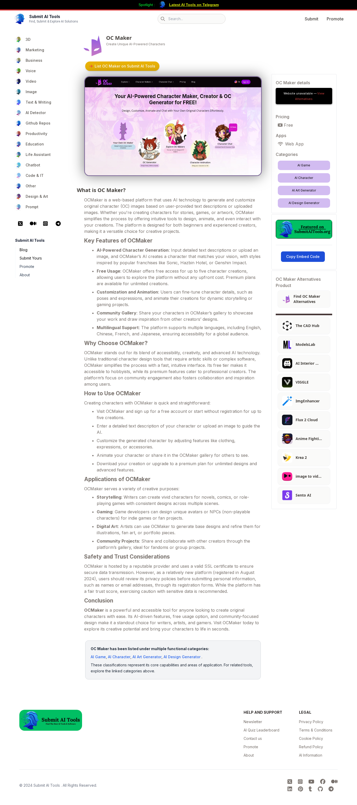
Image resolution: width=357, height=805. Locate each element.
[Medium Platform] (33, 223)
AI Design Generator (182, 657)
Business (34, 60)
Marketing (35, 50)
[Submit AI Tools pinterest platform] (301, 789)
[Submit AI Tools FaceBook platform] (323, 782)
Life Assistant (38, 154)
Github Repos (38, 123)
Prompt (32, 207)
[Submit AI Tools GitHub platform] (321, 789)
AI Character (119, 657)
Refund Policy (311, 747)
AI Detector (36, 112)
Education (35, 144)
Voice (31, 71)
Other (31, 186)
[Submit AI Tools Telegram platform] (331, 789)
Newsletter (253, 721)
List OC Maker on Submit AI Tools (125, 66)
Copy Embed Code (303, 256)
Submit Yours (31, 258)
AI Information (310, 755)
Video (31, 81)
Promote (335, 18)
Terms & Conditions (315, 730)
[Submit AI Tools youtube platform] (312, 782)
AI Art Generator (147, 657)
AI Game (98, 657)
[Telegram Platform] (58, 223)
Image (31, 91)
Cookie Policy (311, 738)
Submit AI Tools (47, 785)
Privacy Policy (311, 721)
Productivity (36, 133)
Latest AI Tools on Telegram (194, 5)
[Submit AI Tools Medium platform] (334, 782)
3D (28, 39)
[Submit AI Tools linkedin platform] (290, 789)
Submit (311, 18)
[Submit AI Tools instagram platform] (301, 782)
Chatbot (33, 165)
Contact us (253, 738)
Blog (23, 249)
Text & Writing (38, 102)
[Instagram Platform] (45, 223)
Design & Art (37, 196)
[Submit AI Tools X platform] (290, 782)
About (25, 275)
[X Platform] (20, 223)
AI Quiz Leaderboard (261, 730)
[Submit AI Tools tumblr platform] (311, 789)
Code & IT (35, 175)
